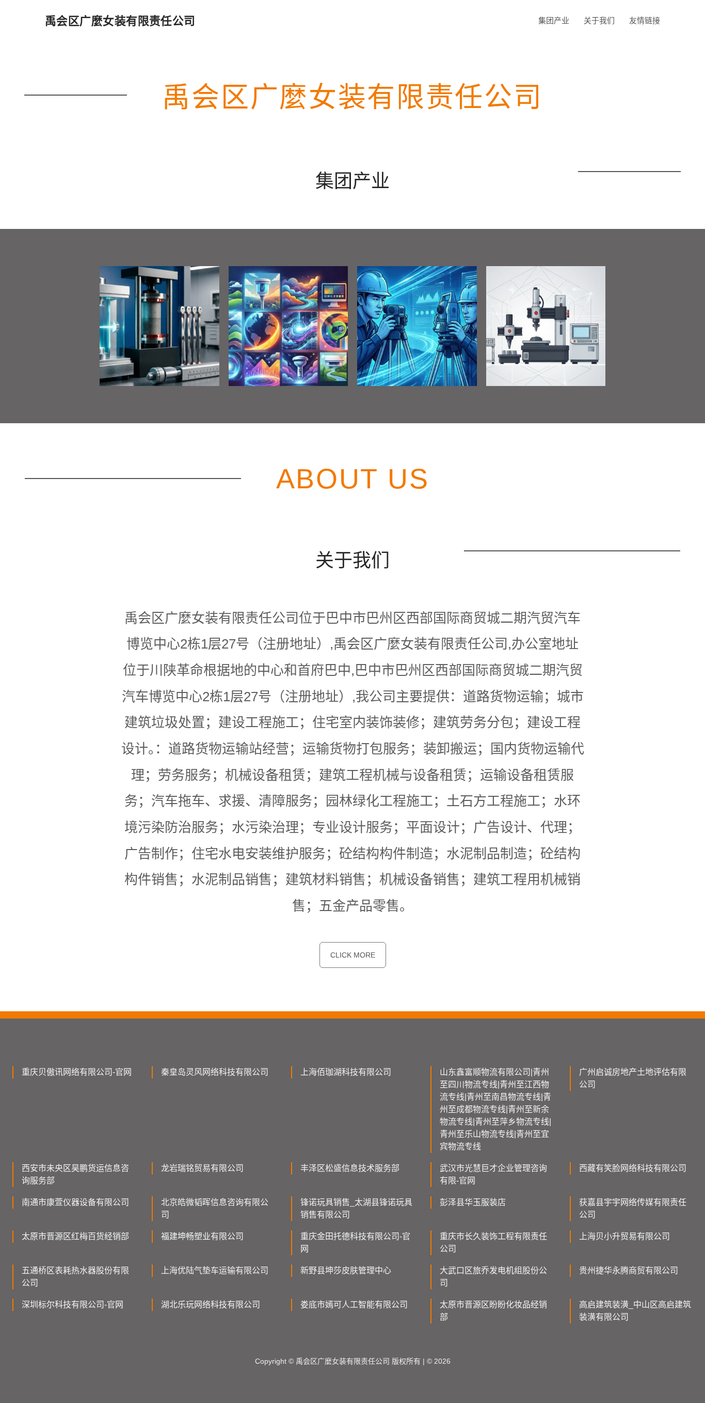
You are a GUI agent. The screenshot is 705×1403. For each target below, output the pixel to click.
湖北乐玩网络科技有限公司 (210, 1304)
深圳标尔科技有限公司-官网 (72, 1304)
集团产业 (553, 20)
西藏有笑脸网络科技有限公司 (632, 1168)
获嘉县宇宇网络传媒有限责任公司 (632, 1208)
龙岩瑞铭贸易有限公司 (202, 1168)
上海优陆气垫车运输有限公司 (214, 1270)
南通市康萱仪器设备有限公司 (75, 1202)
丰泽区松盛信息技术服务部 (349, 1168)
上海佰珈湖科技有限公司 (345, 1072)
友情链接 (644, 20)
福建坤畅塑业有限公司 (202, 1236)
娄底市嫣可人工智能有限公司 (354, 1304)
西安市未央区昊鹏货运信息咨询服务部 (75, 1174)
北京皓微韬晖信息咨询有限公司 (214, 1208)
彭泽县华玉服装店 (473, 1202)
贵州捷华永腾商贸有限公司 (628, 1270)
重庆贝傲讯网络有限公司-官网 (77, 1072)
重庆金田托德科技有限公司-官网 (355, 1242)
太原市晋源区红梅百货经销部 (75, 1236)
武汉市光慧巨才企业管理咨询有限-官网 (493, 1174)
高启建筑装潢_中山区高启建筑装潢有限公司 (635, 1310)
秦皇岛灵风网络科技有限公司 (214, 1072)
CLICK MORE (352, 955)
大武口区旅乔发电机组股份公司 (493, 1276)
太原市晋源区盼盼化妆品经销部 (493, 1310)
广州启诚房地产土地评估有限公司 (632, 1078)
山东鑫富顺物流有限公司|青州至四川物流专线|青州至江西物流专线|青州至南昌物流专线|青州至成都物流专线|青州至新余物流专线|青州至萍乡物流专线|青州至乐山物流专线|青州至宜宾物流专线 (495, 1109)
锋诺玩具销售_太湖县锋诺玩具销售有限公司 (356, 1208)
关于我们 (599, 20)
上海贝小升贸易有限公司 (624, 1236)
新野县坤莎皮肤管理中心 (345, 1270)
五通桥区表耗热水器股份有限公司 (75, 1276)
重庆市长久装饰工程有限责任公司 (493, 1242)
